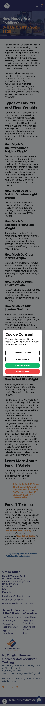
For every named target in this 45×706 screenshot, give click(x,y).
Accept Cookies (22, 365)
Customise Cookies (22, 352)
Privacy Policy (22, 359)
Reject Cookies (22, 371)
